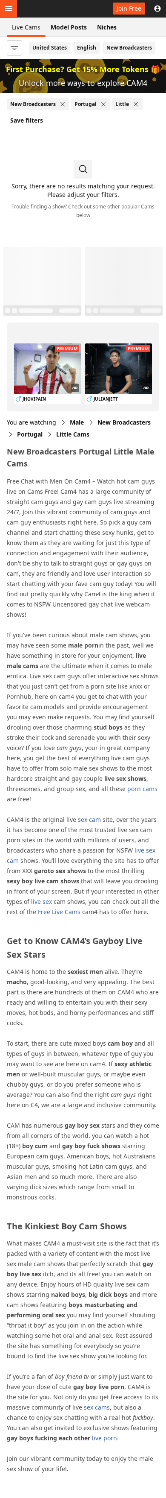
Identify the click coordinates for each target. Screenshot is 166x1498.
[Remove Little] (136, 104)
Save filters (26, 120)
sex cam (89, 819)
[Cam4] (46, 8)
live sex (41, 901)
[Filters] (14, 48)
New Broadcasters (129, 47)
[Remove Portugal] (103, 104)
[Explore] (8, 8)
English (86, 47)
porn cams (142, 789)
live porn (104, 1438)
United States (49, 47)
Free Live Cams (59, 912)
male (77, 422)
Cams (72, 434)
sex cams (97, 1407)
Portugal (30, 434)
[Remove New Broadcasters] (62, 104)
